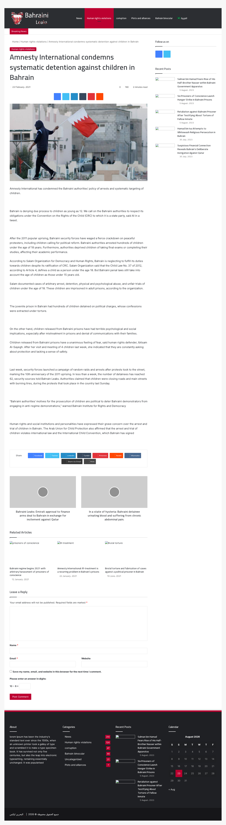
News (79, 18)
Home (15, 41)
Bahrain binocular (164, 18)
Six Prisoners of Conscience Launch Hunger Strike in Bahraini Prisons (195, 98)
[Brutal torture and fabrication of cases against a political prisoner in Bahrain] (126, 553)
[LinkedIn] (74, 96)
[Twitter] (65, 96)
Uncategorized (73, 759)
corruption (121, 18)
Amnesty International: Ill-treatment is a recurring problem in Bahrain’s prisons (78, 570)
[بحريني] (37, 18)
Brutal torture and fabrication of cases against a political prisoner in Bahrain (125, 570)
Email (14, 658)
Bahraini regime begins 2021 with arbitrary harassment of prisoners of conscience (29, 571)
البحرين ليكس (16, 814)
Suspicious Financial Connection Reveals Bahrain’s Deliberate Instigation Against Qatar (194, 149)
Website (86, 658)
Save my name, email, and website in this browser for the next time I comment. (57, 671)
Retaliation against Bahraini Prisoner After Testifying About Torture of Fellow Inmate (196, 115)
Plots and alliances (140, 18)
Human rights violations (99, 18)
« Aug (172, 789)
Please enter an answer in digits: (28, 678)
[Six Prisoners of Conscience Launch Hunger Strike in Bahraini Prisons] (165, 100)
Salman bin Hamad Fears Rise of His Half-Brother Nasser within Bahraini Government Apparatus (196, 83)
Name (14, 645)
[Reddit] (99, 96)
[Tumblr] (82, 96)
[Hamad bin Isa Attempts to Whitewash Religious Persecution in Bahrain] (165, 133)
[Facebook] (57, 96)
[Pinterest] (91, 96)
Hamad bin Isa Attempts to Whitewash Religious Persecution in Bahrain (196, 132)
